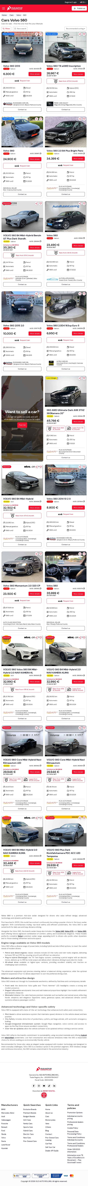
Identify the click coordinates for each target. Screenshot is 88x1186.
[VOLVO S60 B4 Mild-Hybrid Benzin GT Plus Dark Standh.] (22, 216)
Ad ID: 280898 (78, 859)
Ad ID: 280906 (34, 502)
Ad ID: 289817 (35, 153)
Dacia (3, 1141)
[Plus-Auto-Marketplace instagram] (39, 1086)
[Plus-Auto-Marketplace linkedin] (54, 1086)
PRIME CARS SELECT (61, 103)
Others (48, 1127)
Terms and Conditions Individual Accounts (76, 1138)
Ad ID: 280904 (78, 675)
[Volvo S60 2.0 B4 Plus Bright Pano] (66, 132)
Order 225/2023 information (73, 1150)
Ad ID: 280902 (34, 766)
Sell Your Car (50, 1147)
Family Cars (27, 1123)
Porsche (4, 1123)
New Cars (27, 1138)
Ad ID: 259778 (35, 328)
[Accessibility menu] (44, 1095)
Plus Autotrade (65, 186)
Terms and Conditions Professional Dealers (76, 1144)
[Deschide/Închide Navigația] (3, 8)
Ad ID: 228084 (34, 241)
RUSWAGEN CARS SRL (21, 103)
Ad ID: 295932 (35, 588)
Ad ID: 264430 (34, 69)
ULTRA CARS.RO (62, 361)
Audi (3, 1116)
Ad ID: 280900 (34, 856)
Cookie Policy (72, 1128)
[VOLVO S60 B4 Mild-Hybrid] (22, 480)
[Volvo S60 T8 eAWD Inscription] (66, 47)
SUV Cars (27, 1120)
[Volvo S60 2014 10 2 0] (66, 480)
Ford (3, 1131)
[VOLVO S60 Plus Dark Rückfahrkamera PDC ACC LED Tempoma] (66, 831)
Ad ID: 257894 (78, 502)
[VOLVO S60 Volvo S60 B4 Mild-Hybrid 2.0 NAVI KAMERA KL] (22, 650)
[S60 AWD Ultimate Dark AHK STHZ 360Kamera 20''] (66, 391)
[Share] (36, 34)
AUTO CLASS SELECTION (12, 622)
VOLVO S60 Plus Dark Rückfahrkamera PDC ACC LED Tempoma (63, 853)
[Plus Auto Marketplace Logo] (15, 8)
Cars (11, 15)
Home (4, 15)
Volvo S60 (8, 150)
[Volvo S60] (22, 132)
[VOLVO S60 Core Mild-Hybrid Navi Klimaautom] (66, 741)
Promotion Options (74, 1112)
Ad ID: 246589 (78, 328)
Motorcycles (50, 1120)
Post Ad (22, 425)
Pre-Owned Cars (30, 1141)
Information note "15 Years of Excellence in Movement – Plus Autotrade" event (75, 1159)
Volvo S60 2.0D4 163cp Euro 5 (63, 325)
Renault (4, 1127)
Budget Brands (29, 1116)
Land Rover (5, 1145)
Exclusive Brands (29, 1109)
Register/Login (71, 2)
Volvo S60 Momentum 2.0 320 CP (21, 585)
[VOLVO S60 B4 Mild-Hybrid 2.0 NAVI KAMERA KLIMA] (66, 650)
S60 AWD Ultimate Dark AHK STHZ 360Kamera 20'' (65, 412)
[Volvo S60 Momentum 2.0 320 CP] (22, 567)
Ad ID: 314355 (78, 153)
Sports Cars (28, 1127)
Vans (47, 1123)
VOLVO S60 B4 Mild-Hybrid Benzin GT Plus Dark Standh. (22, 237)
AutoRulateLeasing (66, 278)
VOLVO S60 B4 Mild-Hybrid (18, 498)
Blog (47, 1131)
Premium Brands (29, 1113)
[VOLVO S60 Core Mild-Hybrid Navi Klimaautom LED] (22, 741)
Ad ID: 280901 (78, 766)
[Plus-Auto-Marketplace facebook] (33, 1086)
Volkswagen (6, 1120)
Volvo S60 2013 (11, 65)
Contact (48, 1134)
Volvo (18, 15)
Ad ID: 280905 (34, 675)
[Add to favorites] (40, 34)
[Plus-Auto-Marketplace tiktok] (49, 1086)
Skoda (3, 1134)
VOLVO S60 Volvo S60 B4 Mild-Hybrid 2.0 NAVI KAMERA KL (20, 671)
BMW (3, 1109)
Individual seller (10, 188)
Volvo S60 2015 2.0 (13, 325)
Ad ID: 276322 (78, 69)
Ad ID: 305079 (78, 588)
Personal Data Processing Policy (74, 1132)
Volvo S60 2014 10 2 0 (59, 498)
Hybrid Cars (28, 1131)
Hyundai (4, 1148)
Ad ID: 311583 (78, 238)
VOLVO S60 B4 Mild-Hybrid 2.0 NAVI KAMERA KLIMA (64, 671)
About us (49, 1113)
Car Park (48, 1144)
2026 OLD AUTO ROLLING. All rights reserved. (49, 1181)
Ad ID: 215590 (78, 416)
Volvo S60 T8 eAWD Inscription (64, 65)
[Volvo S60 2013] (22, 47)
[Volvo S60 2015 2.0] (22, 306)
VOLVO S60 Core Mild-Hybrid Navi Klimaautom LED (22, 761)
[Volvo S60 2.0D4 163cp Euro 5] (66, 306)
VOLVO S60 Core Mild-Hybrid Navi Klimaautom (66, 761)
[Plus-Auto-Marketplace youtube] (44, 1086)
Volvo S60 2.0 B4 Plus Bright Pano (65, 150)
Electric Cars (28, 1134)
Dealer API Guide (51, 1151)
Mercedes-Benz (7, 1113)
